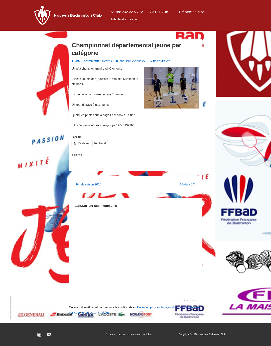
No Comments (161, 61)
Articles (147, 334)
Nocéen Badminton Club (78, 15)
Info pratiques (122, 19)
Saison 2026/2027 (124, 12)
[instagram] (39, 335)
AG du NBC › (188, 184)
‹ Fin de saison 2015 (87, 184)
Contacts (111, 334)
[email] (49, 335)
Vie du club (158, 12)
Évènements (189, 12)
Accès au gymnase (129, 334)
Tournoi (140, 61)
